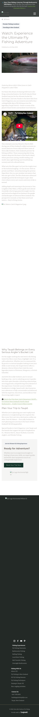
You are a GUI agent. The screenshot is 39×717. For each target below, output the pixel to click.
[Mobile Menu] (34, 13)
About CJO (14, 671)
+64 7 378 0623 (16, 694)
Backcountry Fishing (18, 651)
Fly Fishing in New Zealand (19, 674)
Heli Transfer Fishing (18, 660)
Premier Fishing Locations (11, 24)
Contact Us (15, 692)
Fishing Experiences (18, 645)
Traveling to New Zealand (11, 27)
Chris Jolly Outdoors (8, 151)
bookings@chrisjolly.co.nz (19, 697)
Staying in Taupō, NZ (17, 683)
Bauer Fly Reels (21, 433)
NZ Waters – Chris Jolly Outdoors (21, 419)
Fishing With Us (16, 668)
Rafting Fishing (17, 654)
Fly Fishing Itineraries (19, 648)
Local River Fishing (18, 657)
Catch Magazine (7, 101)
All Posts (6, 19)
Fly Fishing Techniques (18, 680)
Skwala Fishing (16, 435)
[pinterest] (25, 641)
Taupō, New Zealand (18, 700)
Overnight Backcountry (19, 663)
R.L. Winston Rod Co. (9, 433)
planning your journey (13, 422)
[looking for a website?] (24, 712)
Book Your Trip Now (13, 465)
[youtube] (21, 641)
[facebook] (18, 641)
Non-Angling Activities (18, 686)
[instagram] (14, 641)
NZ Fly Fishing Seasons (18, 677)
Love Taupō (30, 428)
